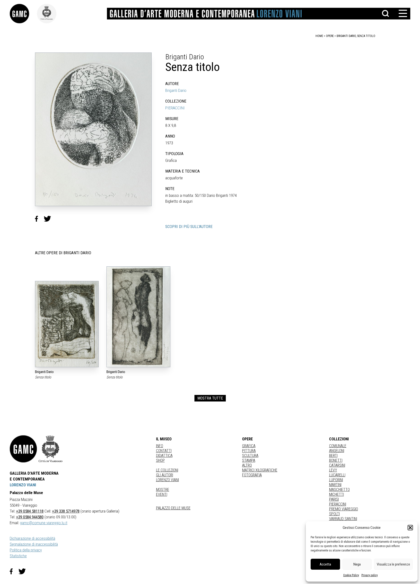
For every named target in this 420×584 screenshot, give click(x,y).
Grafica (248, 446)
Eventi (161, 494)
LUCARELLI (337, 475)
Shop (160, 460)
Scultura (250, 455)
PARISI (334, 499)
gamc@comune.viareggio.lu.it (43, 522)
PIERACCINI (175, 107)
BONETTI (335, 460)
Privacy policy (369, 575)
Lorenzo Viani (167, 480)
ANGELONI (336, 450)
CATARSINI (337, 465)
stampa (248, 460)
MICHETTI (336, 494)
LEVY (333, 470)
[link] (23, 13)
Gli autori (164, 475)
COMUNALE (337, 446)
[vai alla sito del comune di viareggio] (50, 448)
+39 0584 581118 (30, 511)
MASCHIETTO (339, 489)
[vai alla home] (23, 448)
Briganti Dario (175, 90)
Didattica (164, 455)
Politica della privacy (26, 550)
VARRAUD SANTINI (343, 518)
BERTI (333, 455)
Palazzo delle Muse (173, 508)
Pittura (249, 450)
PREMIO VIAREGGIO (343, 509)
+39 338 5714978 (65, 511)
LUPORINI (336, 480)
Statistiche (18, 555)
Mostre (162, 489)
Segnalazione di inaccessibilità (34, 544)
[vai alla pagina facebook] (14, 571)
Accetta (325, 564)
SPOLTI (334, 514)
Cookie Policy (351, 575)
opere (330, 36)
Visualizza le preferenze (393, 564)
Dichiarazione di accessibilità (32, 538)
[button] (410, 527)
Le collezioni (167, 470)
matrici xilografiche (259, 470)
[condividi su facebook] (39, 219)
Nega (357, 564)
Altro (247, 465)
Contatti (164, 450)
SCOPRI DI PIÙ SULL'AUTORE (189, 226)
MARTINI (335, 484)
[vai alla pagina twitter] (24, 571)
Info (159, 446)
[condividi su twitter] (49, 219)
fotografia (252, 475)
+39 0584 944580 (30, 516)
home (319, 36)
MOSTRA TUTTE (210, 398)
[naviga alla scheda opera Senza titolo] (66, 324)
